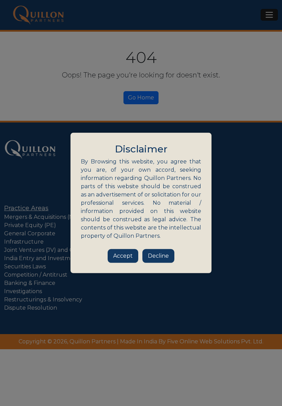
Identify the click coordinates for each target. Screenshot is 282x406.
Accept (123, 256)
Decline (158, 256)
